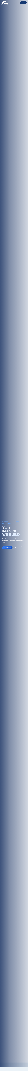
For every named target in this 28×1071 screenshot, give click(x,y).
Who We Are (17, 547)
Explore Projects (7, 547)
